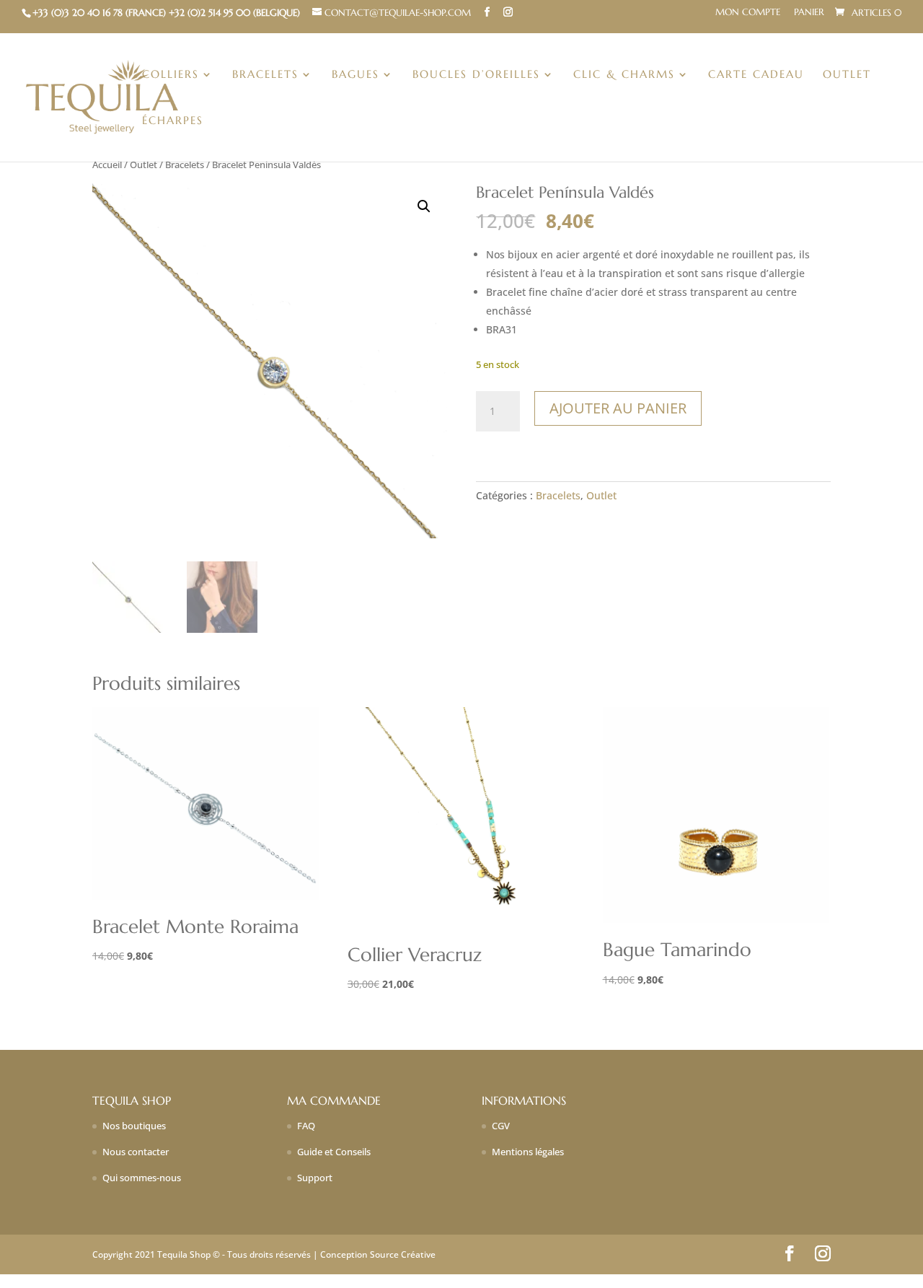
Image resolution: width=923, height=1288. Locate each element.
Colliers (170, 75)
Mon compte (747, 12)
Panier (809, 12)
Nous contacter (135, 1151)
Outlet (847, 75)
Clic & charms (624, 75)
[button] (424, 206)
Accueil (107, 164)
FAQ (306, 1125)
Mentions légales (528, 1151)
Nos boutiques (134, 1125)
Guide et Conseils (334, 1151)
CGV (501, 1125)
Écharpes (172, 121)
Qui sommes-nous (141, 1177)
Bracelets (265, 75)
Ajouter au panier (617, 408)
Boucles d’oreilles (476, 75)
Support (314, 1177)
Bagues (355, 75)
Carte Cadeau (756, 75)
